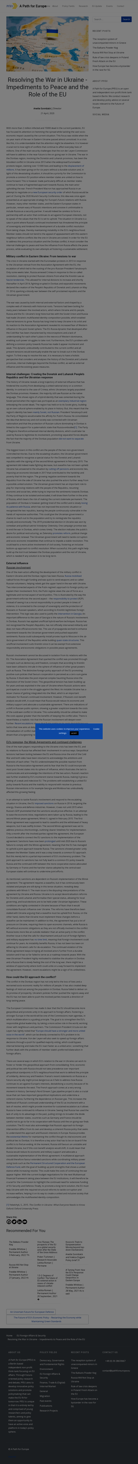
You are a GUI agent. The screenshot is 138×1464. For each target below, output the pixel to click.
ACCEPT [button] (74, 733)
